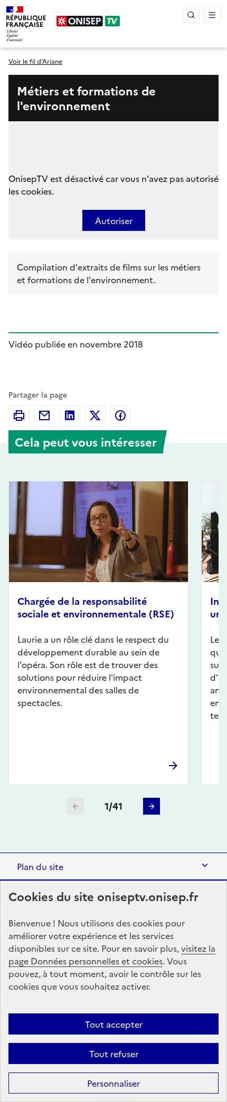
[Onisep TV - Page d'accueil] (88, 21)
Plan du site (40, 866)
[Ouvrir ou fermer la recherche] (191, 14)
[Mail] (44, 415)
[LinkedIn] (69, 415)
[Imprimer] (19, 415)
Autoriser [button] (114, 220)
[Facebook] (120, 415)
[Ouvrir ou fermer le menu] (212, 14)
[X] (95, 415)
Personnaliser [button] (113, 1083)
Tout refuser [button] (113, 1053)
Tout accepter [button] (114, 1024)
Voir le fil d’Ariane (35, 60)
